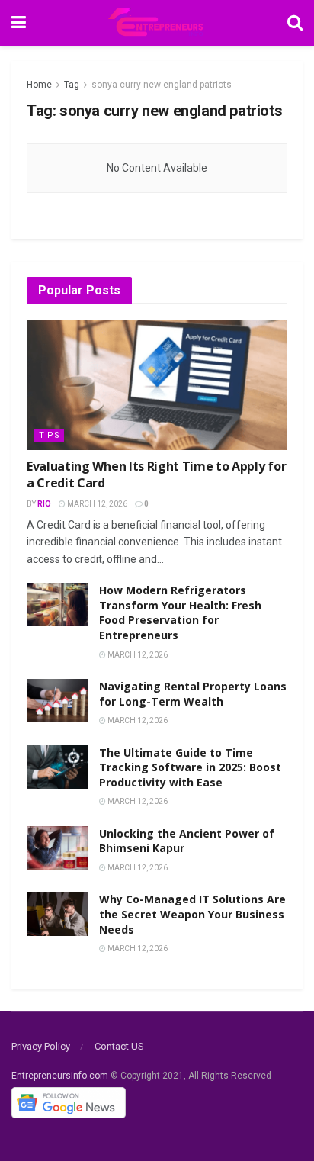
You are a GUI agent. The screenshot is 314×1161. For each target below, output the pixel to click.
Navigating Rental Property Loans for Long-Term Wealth (193, 694)
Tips (49, 435)
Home (39, 84)
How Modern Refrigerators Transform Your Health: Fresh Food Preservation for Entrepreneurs (180, 612)
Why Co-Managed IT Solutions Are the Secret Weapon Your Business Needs (192, 914)
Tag (71, 84)
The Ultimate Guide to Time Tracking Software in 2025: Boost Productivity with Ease (190, 767)
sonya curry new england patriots (161, 84)
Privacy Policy (40, 1046)
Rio (44, 504)
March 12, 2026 (96, 504)
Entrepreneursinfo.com (59, 1075)
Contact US (119, 1046)
